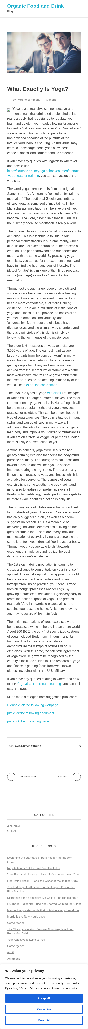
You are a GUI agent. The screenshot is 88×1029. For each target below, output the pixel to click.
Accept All (44, 998)
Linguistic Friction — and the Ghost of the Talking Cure (42, 880)
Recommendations (28, 745)
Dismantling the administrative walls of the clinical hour (42, 897)
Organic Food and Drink (35, 6)
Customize (44, 1009)
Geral (12, 830)
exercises (54, 393)
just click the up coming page (28, 721)
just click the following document (30, 713)
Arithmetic (13, 958)
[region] (44, 996)
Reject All (44, 1020)
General (51, 99)
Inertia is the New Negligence (26, 916)
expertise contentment (42, 385)
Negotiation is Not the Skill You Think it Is (33, 868)
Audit (10, 952)
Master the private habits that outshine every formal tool (43, 910)
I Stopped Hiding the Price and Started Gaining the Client (44, 903)
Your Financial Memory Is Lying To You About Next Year (43, 874)
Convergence (16, 922)
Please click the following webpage (32, 705)
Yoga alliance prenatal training (39, 684)
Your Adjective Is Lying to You (26, 939)
